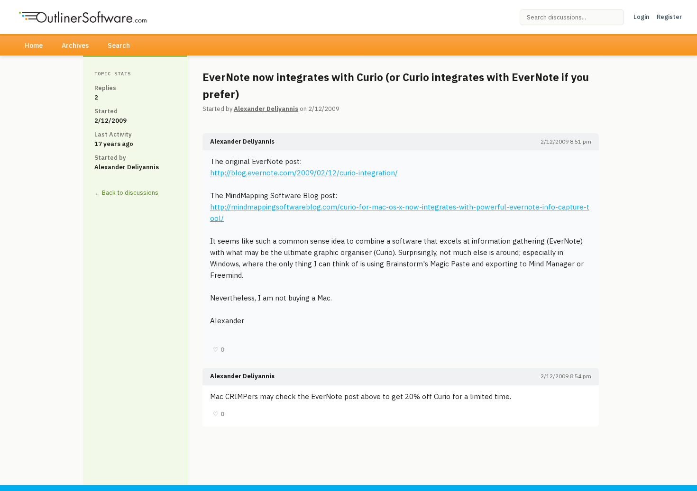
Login (641, 17)
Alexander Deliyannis (266, 109)
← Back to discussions (126, 193)
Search (119, 45)
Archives (75, 45)
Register (669, 17)
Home (34, 45)
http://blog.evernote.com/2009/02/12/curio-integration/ (304, 172)
